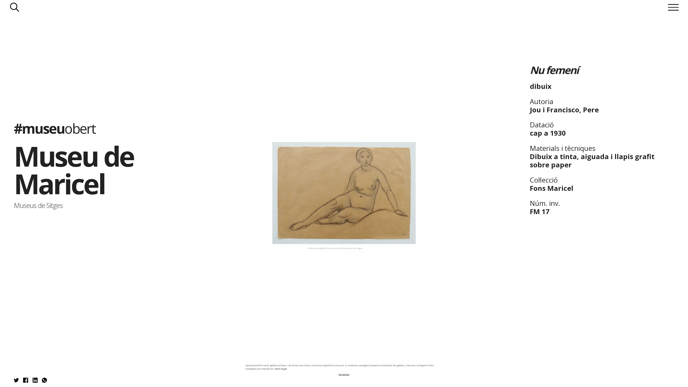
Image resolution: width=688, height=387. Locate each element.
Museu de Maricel (74, 169)
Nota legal (281, 368)
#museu (54, 128)
